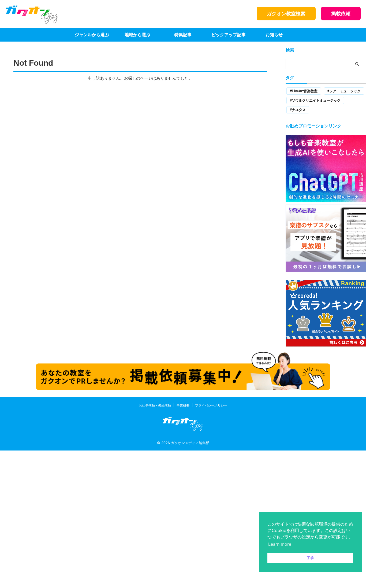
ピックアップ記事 (228, 34)
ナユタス (299, 110)
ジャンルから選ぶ (92, 34)
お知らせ (274, 34)
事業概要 (183, 405)
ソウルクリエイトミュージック (316, 100)
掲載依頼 (340, 13)
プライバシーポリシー (211, 405)
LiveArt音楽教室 (305, 91)
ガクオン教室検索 (286, 13)
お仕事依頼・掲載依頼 (155, 405)
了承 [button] (310, 557)
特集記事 (183, 34)
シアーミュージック (345, 91)
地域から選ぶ (137, 34)
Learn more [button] (279, 544)
